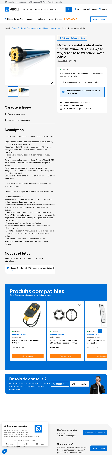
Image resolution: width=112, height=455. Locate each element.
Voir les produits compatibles (73, 38)
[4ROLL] (12, 9)
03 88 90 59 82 (61, 384)
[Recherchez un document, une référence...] (69, 9)
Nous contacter (99, 19)
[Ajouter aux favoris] (42, 304)
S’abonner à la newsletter (95, 433)
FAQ (85, 452)
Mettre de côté (93, 82)
